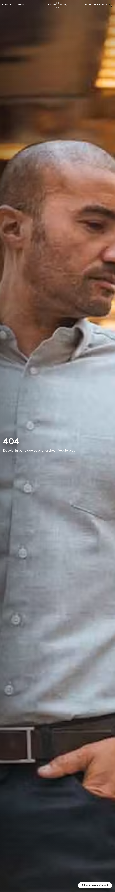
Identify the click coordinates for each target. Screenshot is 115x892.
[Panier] (111, 5)
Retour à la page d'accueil (94, 885)
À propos (20, 5)
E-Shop (5, 5)
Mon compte (100, 5)
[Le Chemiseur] (57, 5)
